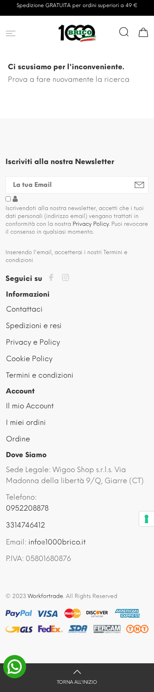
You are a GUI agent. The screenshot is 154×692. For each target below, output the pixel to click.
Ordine (18, 439)
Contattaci (24, 309)
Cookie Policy (29, 358)
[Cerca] (124, 32)
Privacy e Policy (33, 342)
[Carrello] (143, 31)
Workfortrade (45, 596)
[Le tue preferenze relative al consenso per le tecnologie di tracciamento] (146, 518)
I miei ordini (26, 422)
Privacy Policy (91, 224)
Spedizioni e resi (34, 325)
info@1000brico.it (57, 542)
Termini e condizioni (39, 375)
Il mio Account (30, 406)
